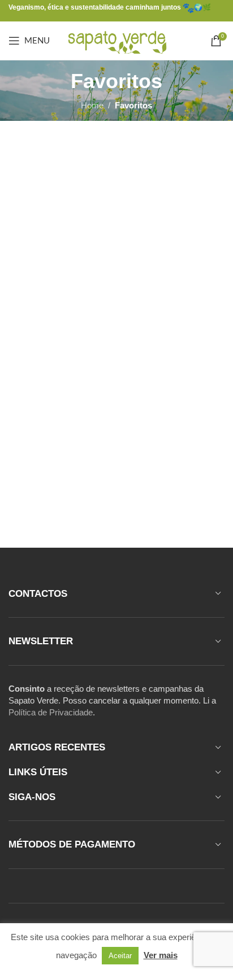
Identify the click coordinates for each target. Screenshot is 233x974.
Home (92, 105)
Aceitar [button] (120, 955)
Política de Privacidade (50, 712)
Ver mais (161, 955)
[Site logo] (116, 40)
